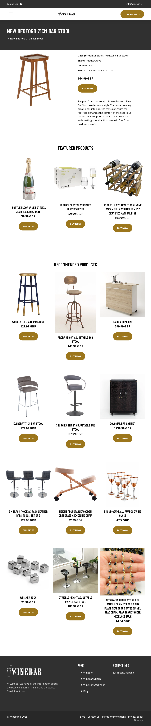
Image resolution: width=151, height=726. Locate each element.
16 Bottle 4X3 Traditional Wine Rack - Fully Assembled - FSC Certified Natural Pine (123, 209)
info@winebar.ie (134, 4)
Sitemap (138, 720)
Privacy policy (135, 716)
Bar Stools (98, 55)
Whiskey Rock (28, 597)
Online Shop (132, 14)
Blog (85, 691)
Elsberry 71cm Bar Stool (28, 423)
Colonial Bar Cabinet (123, 423)
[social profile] (21, 4)
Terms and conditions (114, 716)
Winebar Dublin (92, 678)
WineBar (88, 672)
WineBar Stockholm (94, 685)
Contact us (93, 716)
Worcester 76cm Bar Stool (28, 321)
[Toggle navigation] (11, 14)
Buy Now (87, 88)
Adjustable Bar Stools (117, 55)
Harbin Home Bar (122, 321)
